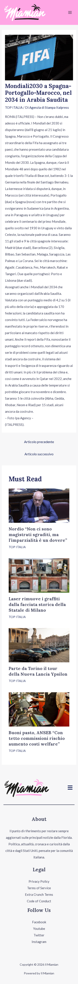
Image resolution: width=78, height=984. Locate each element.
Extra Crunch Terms (39, 894)
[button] (70, 787)
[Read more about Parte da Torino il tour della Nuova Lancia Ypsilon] (39, 645)
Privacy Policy (39, 881)
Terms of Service (39, 888)
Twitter (39, 935)
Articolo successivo (39, 454)
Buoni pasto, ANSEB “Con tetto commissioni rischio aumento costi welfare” (37, 738)
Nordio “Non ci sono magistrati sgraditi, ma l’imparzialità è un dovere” (38, 534)
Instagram (39, 942)
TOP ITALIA (14, 107)
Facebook (39, 922)
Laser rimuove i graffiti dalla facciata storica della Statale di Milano (37, 604)
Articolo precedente (39, 442)
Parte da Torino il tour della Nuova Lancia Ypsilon (38, 671)
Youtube (39, 928)
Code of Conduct (39, 901)
